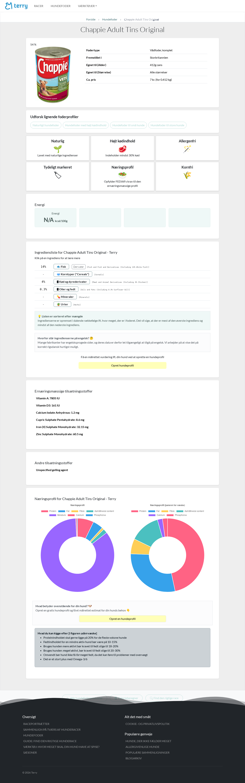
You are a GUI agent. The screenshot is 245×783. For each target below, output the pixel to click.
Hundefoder (60, 6)
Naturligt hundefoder (46, 125)
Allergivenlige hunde (142, 746)
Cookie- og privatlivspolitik (148, 723)
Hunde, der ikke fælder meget (148, 741)
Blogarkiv (134, 758)
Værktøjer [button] (86, 6)
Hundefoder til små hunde (128, 125)
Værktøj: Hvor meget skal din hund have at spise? (61, 746)
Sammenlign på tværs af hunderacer (52, 729)
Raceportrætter (36, 723)
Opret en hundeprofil (122, 618)
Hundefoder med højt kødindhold (85, 125)
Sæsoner (30, 752)
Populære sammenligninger (147, 752)
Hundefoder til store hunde (167, 125)
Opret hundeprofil (122, 365)
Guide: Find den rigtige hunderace (50, 741)
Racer (38, 6)
